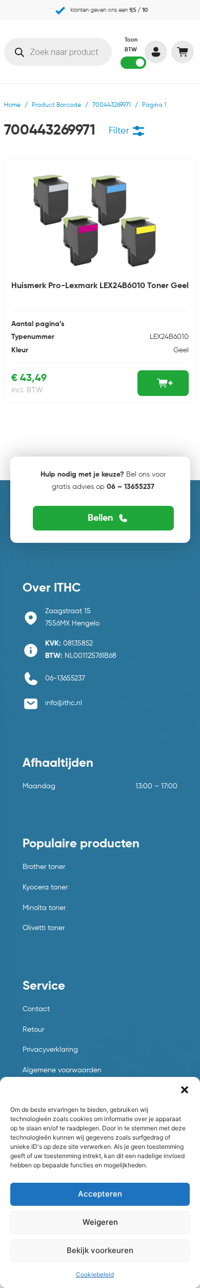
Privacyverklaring (50, 1049)
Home (12, 105)
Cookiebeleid (95, 1274)
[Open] (138, 131)
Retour (33, 1029)
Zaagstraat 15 (68, 611)
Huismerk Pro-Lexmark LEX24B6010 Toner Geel (100, 286)
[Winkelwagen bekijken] (182, 52)
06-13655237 (65, 678)
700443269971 (111, 105)
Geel (181, 350)
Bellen (100, 518)
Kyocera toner (45, 887)
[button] (184, 1090)
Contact (36, 1009)
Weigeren (100, 1222)
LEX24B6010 (169, 336)
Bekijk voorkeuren (100, 1250)
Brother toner (44, 866)
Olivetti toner (44, 928)
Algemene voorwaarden (62, 1070)
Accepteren (100, 1194)
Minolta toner (44, 908)
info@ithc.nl (63, 703)
